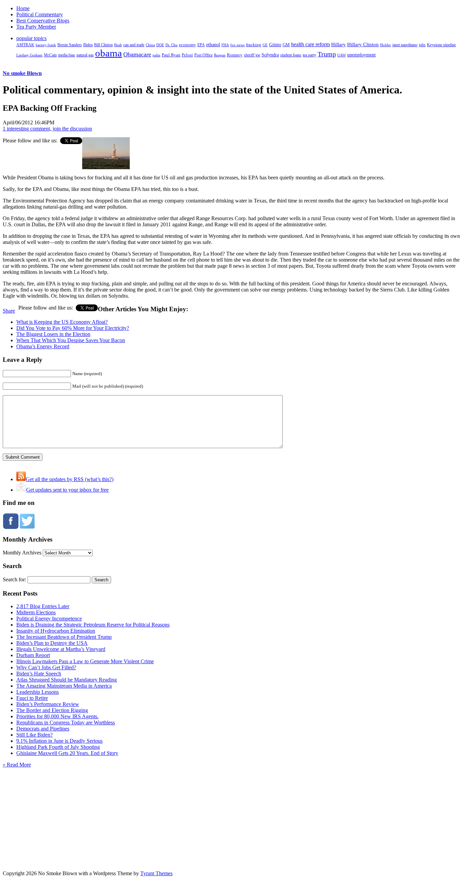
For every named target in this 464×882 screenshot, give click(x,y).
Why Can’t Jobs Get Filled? (46, 667)
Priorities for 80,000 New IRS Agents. (57, 716)
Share (9, 311)
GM (286, 44)
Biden (88, 44)
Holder (385, 45)
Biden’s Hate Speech (38, 673)
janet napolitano (404, 44)
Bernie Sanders (69, 44)
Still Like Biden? (34, 735)
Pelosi (187, 54)
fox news (237, 45)
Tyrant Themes (156, 873)
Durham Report (33, 655)
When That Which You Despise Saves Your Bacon (70, 340)
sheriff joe (252, 55)
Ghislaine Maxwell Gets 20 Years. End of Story (67, 753)
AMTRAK (25, 44)
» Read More (17, 765)
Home (23, 8)
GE (265, 45)
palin (156, 55)
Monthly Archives (22, 552)
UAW (341, 55)
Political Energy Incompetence (49, 618)
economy (187, 44)
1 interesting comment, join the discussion (47, 128)
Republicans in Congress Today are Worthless (65, 722)
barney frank (46, 45)
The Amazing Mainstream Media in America (64, 686)
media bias (66, 55)
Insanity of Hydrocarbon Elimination (55, 631)
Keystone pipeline (441, 44)
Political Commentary (39, 14)
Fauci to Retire (32, 698)
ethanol (213, 44)
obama (108, 53)
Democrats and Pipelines (42, 728)
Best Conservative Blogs (42, 20)
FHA (225, 45)
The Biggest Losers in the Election (53, 334)
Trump (327, 54)
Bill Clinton (103, 44)
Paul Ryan (171, 54)
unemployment (361, 54)
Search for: (14, 579)
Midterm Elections (36, 612)
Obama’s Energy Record (42, 346)
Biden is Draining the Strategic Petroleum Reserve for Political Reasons (92, 625)
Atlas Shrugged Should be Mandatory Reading (66, 680)
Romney (235, 54)
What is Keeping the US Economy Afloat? (62, 322)
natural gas (85, 55)
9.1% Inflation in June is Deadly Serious (59, 741)
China (150, 45)
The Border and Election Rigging (52, 710)
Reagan (220, 55)
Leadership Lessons (37, 692)
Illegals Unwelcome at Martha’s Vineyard (60, 649)
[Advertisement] (232, 810)
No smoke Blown (22, 73)
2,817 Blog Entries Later (42, 606)
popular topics (31, 38)
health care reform (310, 44)
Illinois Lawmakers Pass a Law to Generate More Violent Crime (85, 661)
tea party (309, 55)
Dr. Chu (171, 45)
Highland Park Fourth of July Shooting (58, 747)
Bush (118, 45)
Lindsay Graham (29, 55)
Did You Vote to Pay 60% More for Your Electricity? (72, 328)
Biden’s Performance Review (47, 704)
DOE (160, 45)
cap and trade (133, 44)
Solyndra (270, 54)
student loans (290, 55)
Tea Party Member (36, 27)
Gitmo (275, 44)
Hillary (338, 44)
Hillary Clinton (363, 44)
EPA (201, 45)
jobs (422, 45)
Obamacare (137, 54)
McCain (50, 55)
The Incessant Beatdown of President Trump (64, 637)
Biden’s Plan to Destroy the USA (52, 643)
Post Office (203, 55)
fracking (253, 44)
